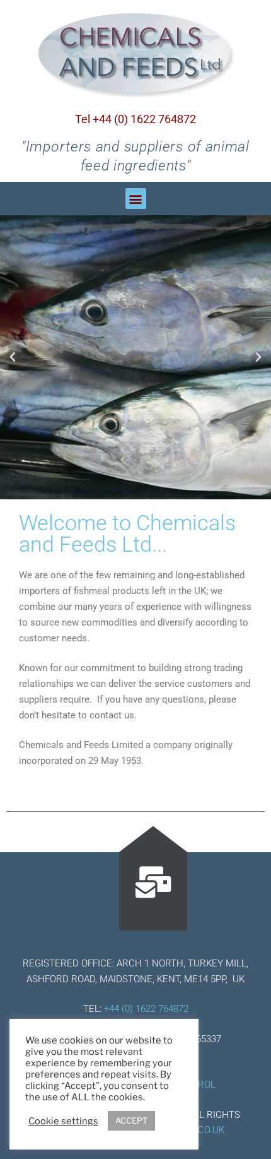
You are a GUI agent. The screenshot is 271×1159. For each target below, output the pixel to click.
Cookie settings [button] (63, 1121)
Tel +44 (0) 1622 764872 (135, 119)
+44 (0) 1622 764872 (146, 1008)
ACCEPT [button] (131, 1120)
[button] (135, 198)
